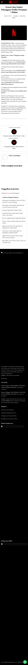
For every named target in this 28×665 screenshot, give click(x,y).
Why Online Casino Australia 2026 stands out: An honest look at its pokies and (13, 206)
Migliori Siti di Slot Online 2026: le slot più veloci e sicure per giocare (12, 236)
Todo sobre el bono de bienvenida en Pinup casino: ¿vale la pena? (12, 214)
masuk (8, 193)
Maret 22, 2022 (7, 16)
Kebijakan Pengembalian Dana (8, 412)
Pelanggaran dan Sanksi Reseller (9, 415)
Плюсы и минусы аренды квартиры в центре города (13, 222)
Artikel (21, 16)
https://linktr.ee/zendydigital (12, 375)
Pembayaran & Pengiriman (7, 409)
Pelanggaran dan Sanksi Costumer (9, 418)
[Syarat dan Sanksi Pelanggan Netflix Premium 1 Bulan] (18, 22)
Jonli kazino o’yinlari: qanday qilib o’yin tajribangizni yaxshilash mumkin (11, 231)
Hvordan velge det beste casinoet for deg (12, 210)
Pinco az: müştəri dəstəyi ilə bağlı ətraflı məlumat (13, 218)
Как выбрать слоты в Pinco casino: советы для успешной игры (13, 241)
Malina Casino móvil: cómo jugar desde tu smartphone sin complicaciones (12, 226)
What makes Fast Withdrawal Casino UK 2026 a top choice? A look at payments (13, 201)
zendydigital (16, 16)
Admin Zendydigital (14, 155)
